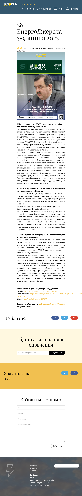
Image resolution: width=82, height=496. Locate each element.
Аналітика (46, 8)
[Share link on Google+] (74, 318)
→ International (27, 4)
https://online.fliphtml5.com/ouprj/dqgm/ (40, 291)
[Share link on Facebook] (55, 318)
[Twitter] (64, 373)
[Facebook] (74, 373)
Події (60, 8)
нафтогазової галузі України (52, 304)
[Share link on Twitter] (64, 318)
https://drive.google (38, 294)
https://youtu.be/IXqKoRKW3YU (35, 299)
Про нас (74, 8)
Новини (30, 8)
